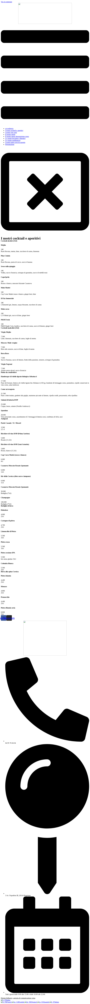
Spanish (47, 1002)
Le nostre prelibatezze (12, 140)
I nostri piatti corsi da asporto (15, 142)
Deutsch (34, 1002)
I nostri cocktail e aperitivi (14, 130)
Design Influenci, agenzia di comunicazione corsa (18, 998)
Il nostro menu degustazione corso (17, 136)
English (22, 1002)
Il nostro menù (10, 134)
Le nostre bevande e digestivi (15, 138)
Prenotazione (9, 144)
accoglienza (9, 128)
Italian (8, 1000)
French (9, 1002)
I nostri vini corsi (11, 132)
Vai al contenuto (6, 2)
